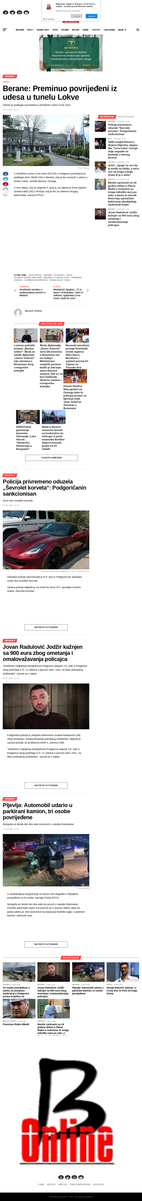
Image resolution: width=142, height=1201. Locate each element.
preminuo (77, 278)
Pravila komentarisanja (80, 1184)
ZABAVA (85, 29)
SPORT (55, 29)
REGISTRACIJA (98, 1184)
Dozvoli (91, 16)
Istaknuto (59, 275)
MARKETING (62, 1184)
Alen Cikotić (35, 275)
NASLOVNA (20, 29)
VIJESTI (30, 29)
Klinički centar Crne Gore (28, 278)
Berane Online (33, 310)
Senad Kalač (56, 280)
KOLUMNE (65, 29)
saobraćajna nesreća (36, 280)
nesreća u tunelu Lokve (56, 278)
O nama (41, 1184)
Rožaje (18, 280)
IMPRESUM (51, 1184)
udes (67, 280)
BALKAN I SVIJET (43, 29)
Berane (48, 275)
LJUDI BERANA (109, 29)
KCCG (69, 275)
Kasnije (76, 16)
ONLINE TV (122, 29)
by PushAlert (50, 19)
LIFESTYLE (96, 29)
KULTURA (75, 29)
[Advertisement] (51, 253)
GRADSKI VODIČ (66, 37)
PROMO (79, 37)
